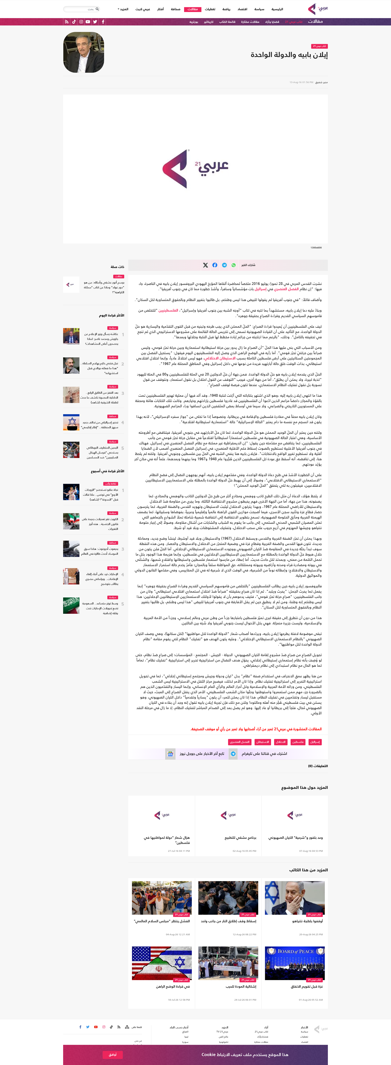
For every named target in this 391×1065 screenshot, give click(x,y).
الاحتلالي (211, 358)
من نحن (138, 1041)
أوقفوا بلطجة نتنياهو (307, 921)
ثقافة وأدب (110, 484)
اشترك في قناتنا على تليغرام (264, 754)
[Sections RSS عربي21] (126, 1027)
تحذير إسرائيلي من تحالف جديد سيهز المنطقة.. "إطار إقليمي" (99, 425)
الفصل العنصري (286, 289)
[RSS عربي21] (66, 21)
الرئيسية (275, 9)
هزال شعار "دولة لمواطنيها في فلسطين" (167, 840)
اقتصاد (242, 9)
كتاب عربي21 (261, 1031)
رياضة (226, 9)
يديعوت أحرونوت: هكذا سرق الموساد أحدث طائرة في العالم (99, 551)
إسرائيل (261, 289)
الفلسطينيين (168, 310)
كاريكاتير (208, 21)
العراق (185, 1031)
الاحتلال (281, 742)
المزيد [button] (123, 9)
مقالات (193, 9)
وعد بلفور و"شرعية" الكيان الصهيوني (296, 838)
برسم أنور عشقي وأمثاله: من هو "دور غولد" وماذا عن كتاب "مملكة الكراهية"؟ (104, 287)
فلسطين (298, 742)
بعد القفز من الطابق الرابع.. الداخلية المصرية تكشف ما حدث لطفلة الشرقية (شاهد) (99, 398)
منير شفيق (321, 82)
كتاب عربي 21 (293, 21)
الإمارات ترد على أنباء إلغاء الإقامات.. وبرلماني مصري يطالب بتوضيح (102, 579)
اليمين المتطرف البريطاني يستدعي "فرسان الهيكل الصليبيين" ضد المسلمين (102, 453)
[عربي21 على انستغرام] (81, 21)
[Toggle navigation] (97, 9)
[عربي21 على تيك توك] (74, 21)
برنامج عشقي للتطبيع (240, 838)
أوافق (112, 1054)
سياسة (259, 9)
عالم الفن (223, 1037)
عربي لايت (143, 9)
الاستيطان (228, 358)
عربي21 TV (222, 1031)
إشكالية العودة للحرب (241, 986)
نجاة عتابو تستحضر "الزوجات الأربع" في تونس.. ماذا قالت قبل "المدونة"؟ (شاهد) (100, 495)
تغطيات (210, 9)
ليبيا (186, 1037)
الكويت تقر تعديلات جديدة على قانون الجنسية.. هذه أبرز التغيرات (100, 524)
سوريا (185, 1042)
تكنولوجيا (223, 1042)
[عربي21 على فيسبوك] (103, 21)
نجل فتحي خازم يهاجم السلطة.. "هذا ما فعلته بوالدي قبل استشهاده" (99, 368)
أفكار (160, 9)
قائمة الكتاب (227, 21)
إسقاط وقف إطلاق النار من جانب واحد (228, 921)
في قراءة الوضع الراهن (173, 986)
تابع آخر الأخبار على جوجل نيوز (202, 754)
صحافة (175, 9)
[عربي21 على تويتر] (95, 21)
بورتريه (194, 21)
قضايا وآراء (272, 21)
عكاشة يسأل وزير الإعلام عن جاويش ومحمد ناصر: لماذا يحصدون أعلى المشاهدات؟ (101, 339)
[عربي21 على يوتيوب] (88, 21)
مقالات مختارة (250, 21)
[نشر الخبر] (205, 265)
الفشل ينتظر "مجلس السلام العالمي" (162, 921)
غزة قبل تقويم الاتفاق (307, 986)
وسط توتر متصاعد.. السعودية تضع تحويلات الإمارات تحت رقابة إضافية (100, 608)
